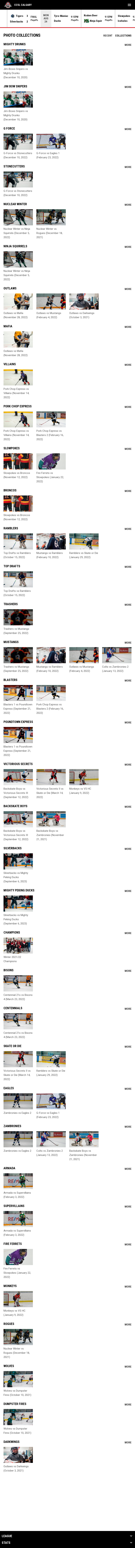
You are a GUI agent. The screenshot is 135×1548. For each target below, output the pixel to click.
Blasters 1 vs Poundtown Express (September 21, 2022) (18, 709)
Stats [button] (6, 1542)
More (128, 45)
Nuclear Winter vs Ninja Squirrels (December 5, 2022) (17, 233)
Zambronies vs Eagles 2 (17, 1112)
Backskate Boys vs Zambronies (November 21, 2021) (50, 835)
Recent (107, 35)
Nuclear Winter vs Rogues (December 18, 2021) (49, 233)
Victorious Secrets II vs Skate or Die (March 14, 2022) (49, 793)
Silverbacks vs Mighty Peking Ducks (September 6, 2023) (16, 877)
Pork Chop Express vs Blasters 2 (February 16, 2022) (50, 435)
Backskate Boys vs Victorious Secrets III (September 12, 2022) (16, 793)
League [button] (7, 1536)
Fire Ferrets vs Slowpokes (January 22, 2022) (50, 477)
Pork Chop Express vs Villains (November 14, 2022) (16, 393)
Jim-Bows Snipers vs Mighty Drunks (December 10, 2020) (16, 73)
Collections (123, 35)
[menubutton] (129, 5)
